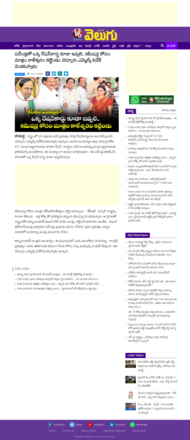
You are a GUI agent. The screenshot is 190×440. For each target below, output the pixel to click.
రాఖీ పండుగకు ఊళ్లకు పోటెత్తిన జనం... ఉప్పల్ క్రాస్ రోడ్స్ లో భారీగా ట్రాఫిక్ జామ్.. (58, 284)
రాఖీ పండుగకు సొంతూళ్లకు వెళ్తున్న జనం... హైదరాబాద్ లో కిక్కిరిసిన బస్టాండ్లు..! (57, 289)
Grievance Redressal (114, 431)
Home (52, 431)
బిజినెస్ (106, 46)
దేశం (38, 46)
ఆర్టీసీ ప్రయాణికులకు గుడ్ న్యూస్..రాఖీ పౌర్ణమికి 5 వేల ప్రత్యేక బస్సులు (152, 207)
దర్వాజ (148, 46)
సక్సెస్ (121, 46)
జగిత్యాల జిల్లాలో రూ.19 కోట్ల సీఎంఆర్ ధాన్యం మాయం (151, 151)
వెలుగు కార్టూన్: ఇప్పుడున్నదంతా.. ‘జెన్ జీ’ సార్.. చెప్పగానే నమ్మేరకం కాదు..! (157, 395)
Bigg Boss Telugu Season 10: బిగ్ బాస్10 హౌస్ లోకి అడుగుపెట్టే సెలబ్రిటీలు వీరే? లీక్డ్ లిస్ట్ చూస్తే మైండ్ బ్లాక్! (152, 328)
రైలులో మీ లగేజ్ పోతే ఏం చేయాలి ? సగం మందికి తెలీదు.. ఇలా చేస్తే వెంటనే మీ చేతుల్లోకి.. (157, 382)
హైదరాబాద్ (28, 46)
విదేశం (60, 46)
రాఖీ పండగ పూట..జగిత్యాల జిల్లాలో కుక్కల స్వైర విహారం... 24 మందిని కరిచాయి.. (58, 279)
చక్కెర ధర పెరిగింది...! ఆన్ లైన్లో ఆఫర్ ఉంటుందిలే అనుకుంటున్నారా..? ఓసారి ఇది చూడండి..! (150, 183)
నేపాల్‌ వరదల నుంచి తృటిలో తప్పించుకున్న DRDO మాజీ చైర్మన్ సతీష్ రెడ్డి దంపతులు (150, 293)
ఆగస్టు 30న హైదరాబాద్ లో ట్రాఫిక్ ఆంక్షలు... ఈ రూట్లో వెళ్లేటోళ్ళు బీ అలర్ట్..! (55, 275)
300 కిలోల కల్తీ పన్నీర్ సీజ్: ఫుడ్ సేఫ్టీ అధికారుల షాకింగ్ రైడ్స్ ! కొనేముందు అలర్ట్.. (156, 366)
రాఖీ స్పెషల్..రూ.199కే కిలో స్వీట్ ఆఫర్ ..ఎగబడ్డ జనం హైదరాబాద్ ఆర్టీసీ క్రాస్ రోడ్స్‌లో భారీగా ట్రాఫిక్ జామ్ (152, 217)
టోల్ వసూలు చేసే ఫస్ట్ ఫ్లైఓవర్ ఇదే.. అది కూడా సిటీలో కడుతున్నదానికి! (152, 284)
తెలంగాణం (49, 46)
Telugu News (139, 431)
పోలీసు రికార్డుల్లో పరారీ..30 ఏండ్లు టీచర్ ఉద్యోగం (149, 275)
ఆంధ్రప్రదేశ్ (71, 46)
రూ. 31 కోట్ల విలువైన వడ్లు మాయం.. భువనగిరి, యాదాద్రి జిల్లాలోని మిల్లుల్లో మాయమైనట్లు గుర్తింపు (151, 316)
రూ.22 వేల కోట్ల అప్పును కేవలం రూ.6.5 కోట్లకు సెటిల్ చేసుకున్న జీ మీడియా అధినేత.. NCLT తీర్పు (152, 255)
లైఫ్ (129, 46)
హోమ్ (17, 46)
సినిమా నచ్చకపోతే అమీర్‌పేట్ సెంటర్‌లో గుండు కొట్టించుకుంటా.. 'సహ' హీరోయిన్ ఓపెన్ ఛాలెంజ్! (152, 170)
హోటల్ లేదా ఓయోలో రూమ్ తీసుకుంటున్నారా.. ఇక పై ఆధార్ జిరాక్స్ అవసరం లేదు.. (152, 266)
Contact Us (68, 431)
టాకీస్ (97, 46)
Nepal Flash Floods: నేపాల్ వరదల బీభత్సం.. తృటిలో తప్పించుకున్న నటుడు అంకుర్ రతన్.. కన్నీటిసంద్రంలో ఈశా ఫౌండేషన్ (151, 196)
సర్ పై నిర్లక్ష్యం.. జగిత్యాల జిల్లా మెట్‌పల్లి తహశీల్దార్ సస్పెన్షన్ (148, 339)
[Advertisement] (95, 13)
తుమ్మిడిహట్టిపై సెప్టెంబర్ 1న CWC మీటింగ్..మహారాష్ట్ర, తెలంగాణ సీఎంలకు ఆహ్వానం (148, 140)
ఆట (80, 46)
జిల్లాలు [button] (137, 46)
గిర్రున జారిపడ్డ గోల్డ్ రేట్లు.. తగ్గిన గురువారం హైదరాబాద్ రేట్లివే (150, 244)
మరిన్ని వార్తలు (169, 110)
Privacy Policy (88, 431)
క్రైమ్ (114, 46)
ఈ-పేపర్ (171, 46)
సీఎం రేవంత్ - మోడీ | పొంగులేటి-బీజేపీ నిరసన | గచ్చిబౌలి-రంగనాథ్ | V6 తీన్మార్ (156, 409)
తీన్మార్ (88, 46)
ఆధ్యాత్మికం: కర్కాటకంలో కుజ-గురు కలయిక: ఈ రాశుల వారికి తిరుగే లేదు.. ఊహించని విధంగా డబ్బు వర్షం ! (152, 303)
